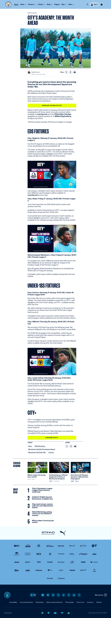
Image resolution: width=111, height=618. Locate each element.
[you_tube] (43, 595)
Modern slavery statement (54, 602)
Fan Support (8, 612)
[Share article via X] (66, 72)
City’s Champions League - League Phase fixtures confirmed (42, 490)
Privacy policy (69, 602)
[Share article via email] (74, 72)
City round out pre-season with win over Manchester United (42, 506)
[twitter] (58, 595)
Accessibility (13, 602)
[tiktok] (64, 595)
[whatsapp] (48, 595)
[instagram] (53, 595)
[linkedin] (74, 595)
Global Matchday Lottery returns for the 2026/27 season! (42, 513)
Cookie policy (40, 602)
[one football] (79, 595)
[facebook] (68, 595)
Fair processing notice (26, 602)
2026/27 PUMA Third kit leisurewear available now (42, 498)
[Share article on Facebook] (70, 72)
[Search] (87, 4)
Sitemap (99, 602)
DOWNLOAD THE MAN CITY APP (52, 105)
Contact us (90, 602)
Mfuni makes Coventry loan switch (43, 521)
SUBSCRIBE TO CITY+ (51, 437)
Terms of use (80, 602)
